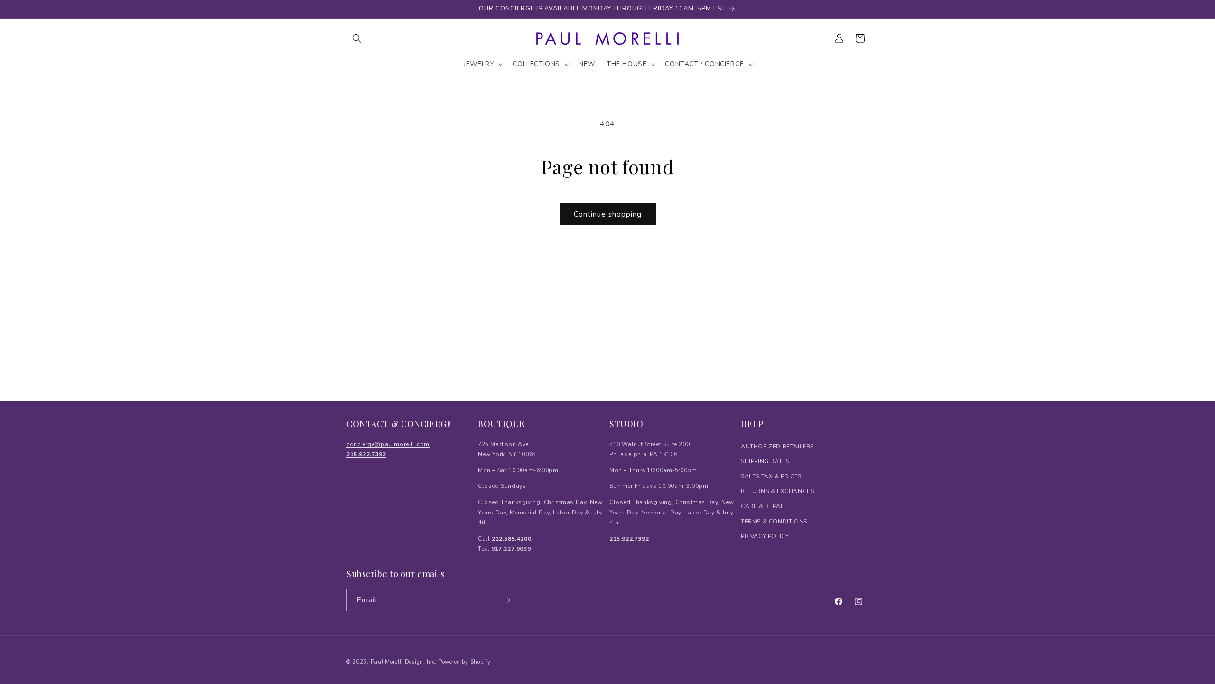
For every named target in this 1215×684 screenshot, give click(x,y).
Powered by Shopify (465, 661)
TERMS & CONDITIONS (774, 521)
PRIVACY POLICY (765, 536)
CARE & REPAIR (763, 506)
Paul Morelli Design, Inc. (404, 661)
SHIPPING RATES (765, 461)
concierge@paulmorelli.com (388, 444)
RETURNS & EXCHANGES (777, 491)
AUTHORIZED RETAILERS (777, 446)
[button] (356, 38)
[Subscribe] (506, 600)
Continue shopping (608, 214)
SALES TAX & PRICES (771, 476)
